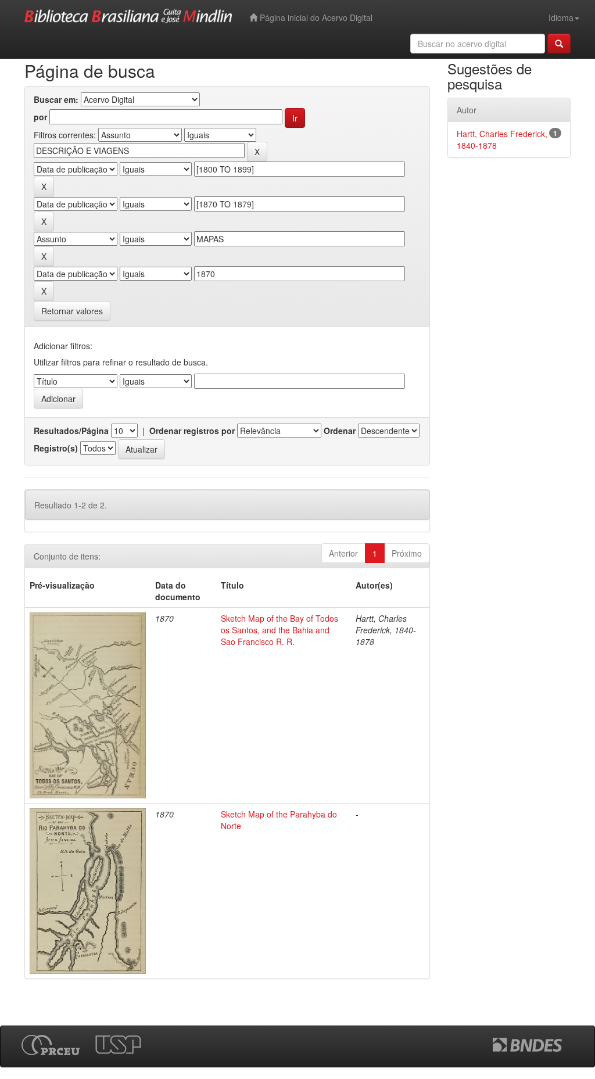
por (40, 117)
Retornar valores (72, 311)
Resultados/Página (71, 430)
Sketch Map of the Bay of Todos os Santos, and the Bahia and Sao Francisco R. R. (279, 629)
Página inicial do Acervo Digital (314, 17)
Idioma (561, 17)
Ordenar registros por (192, 430)
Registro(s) (56, 448)
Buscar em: (56, 99)
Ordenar (340, 430)
